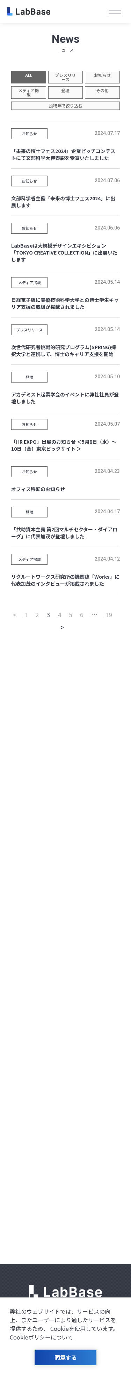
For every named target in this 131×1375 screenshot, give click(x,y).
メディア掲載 (28, 92)
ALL (28, 75)
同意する (65, 1357)
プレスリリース (65, 77)
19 (108, 614)
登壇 (65, 90)
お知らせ (102, 75)
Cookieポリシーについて (41, 1337)
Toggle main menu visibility (115, 11)
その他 (102, 90)
